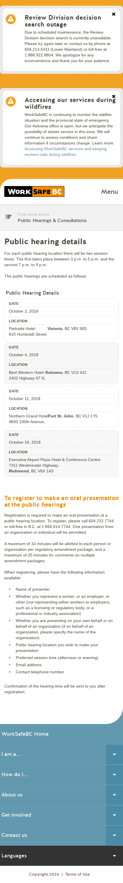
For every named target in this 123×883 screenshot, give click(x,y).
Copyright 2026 (44, 874)
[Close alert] (113, 14)
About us (12, 794)
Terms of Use (77, 874)
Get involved (16, 814)
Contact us (14, 835)
